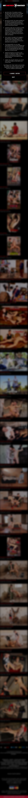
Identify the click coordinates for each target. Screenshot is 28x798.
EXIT (13, 77)
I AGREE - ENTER (15, 73)
